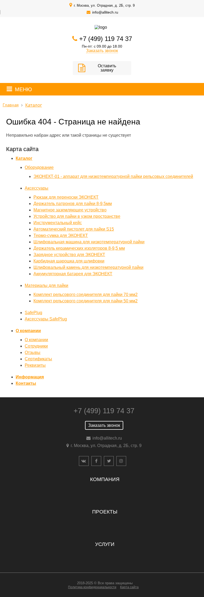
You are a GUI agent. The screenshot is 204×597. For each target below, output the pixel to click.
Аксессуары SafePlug (46, 319)
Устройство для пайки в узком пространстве (76, 216)
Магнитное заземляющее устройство (70, 210)
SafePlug (33, 312)
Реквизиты (35, 365)
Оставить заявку (107, 68)
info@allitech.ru (105, 12)
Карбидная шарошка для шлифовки (68, 261)
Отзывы (32, 352)
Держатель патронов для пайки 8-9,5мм (72, 203)
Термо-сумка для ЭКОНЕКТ (60, 235)
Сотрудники (36, 346)
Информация (30, 377)
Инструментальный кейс (57, 222)
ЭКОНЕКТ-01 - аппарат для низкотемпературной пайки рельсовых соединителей (113, 176)
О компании (28, 330)
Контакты (26, 383)
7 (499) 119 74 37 (107, 38)
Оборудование (39, 167)
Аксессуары (36, 188)
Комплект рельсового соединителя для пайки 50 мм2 (85, 301)
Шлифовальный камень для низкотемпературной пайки (88, 267)
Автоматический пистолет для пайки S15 (73, 229)
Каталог (24, 158)
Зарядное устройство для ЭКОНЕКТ (69, 254)
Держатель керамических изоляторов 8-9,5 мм (79, 248)
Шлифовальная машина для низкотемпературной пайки (88, 242)
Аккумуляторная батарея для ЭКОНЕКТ (72, 274)
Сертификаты (38, 359)
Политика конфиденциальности (92, 587)
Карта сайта (129, 587)
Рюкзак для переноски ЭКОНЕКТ (66, 197)
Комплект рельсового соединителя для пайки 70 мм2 (85, 294)
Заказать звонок (102, 50)
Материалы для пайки (46, 285)
